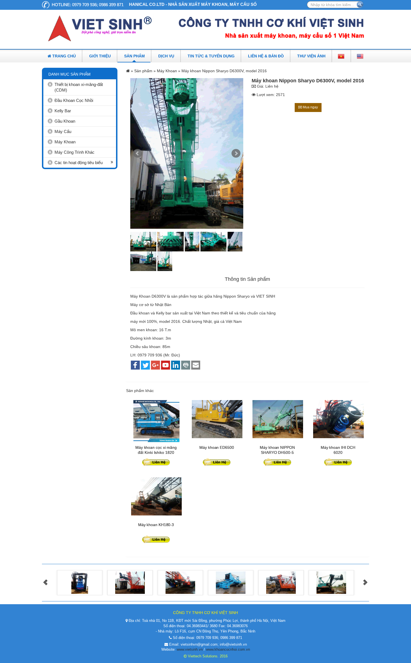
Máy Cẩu (63, 131)
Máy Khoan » (169, 71)
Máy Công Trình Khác (75, 152)
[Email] (196, 365)
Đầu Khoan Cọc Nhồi (74, 100)
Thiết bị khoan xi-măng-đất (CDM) (79, 87)
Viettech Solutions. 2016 (207, 656)
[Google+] (155, 365)
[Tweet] (145, 365)
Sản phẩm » (145, 71)
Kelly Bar (63, 110)
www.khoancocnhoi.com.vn (228, 649)
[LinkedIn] (176, 365)
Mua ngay (310, 107)
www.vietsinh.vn (190, 649)
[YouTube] (165, 365)
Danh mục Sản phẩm (69, 74)
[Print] (186, 365)
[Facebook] (135, 365)
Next (236, 153)
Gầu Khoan (65, 121)
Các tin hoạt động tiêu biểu (79, 162)
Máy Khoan (65, 141)
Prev (137, 153)
